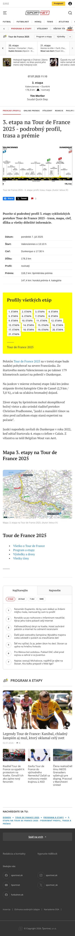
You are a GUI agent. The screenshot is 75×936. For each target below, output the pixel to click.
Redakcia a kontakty (14, 853)
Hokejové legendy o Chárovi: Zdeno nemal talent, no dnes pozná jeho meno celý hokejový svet (30, 62)
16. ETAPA (57, 325)
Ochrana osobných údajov (27, 909)
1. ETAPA (13, 311)
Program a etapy (44, 36)
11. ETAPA (41, 320)
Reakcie (59, 110)
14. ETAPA (28, 325)
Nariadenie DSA (51, 909)
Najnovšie (55, 590)
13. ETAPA (14, 325)
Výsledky (61, 36)
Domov (7, 817)
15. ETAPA (43, 325)
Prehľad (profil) (12, 110)
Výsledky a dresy (24, 554)
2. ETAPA (26, 311)
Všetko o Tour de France (29, 546)
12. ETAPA (56, 320)
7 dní (32, 599)
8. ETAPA (53, 316)
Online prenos (32, 110)
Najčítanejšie (20, 590)
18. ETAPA (28, 329)
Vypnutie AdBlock (47, 853)
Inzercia (6, 909)
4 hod (10, 599)
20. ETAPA (57, 329)
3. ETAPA (40, 311)
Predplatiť (58, 3)
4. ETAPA (53, 311)
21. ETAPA (14, 334)
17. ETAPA (14, 329)
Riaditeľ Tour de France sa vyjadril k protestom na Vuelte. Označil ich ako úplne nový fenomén (13, 774)
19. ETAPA (43, 329)
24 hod (21, 599)
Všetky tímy (21, 558)
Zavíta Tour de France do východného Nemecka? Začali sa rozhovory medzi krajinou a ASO (39, 774)
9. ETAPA (13, 320)
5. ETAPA (13, 316)
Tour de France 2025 (18, 36)
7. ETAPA (40, 316)
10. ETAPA (27, 320)
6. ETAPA (26, 316)
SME (41, 599)
